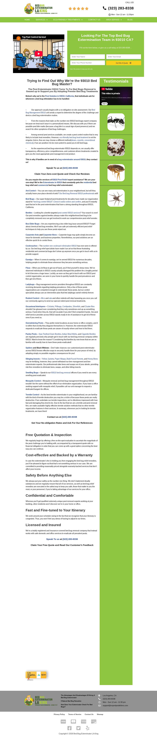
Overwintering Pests (34, 323)
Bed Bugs (30, 199)
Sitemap (100, 714)
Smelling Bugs (32, 373)
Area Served (112, 20)
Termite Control (32, 395)
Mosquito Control (33, 381)
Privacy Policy (59, 714)
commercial (43, 185)
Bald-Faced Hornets (75, 359)
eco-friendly (64, 137)
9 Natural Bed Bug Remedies (71, 701)
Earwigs (29, 260)
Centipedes (67, 306)
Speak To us (52, 539)
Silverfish (76, 306)
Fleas (28, 268)
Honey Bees (93, 359)
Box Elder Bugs (32, 224)
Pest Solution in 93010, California (59, 96)
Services (40, 20)
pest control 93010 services (69, 213)
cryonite (80, 140)
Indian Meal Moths (69, 334)
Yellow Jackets (48, 359)
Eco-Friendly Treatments (66, 20)
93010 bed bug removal (60, 373)
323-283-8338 (124, 48)
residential (88, 182)
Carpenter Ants (32, 235)
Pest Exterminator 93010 (46, 89)
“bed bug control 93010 (42, 202)
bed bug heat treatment (78, 137)
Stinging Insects (33, 359)
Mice (43, 298)
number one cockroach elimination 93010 (60, 246)
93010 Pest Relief (59, 180)
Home (27, 20)
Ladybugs (30, 284)
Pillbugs (58, 306)
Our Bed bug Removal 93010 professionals (76, 193)
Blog (130, 20)
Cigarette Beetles (88, 334)
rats (50, 298)
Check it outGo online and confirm (67, 202)
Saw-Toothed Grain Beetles (50, 334)
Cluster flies (89, 306)
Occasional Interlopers (35, 306)
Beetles (29, 213)
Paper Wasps (60, 359)
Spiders (29, 348)
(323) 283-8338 (70, 168)
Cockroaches (31, 246)
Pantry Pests (31, 334)
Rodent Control (32, 298)
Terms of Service (74, 714)
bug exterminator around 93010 (72, 159)
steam (73, 140)
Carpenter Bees (50, 235)
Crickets (50, 306)
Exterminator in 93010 (52, 182)
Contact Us (94, 20)
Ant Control (31, 191)
